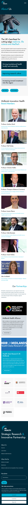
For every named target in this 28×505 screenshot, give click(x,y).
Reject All (14, 502)
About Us (3, 448)
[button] (25, 2)
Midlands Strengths (5, 462)
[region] (14, 494)
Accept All (14, 495)
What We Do (3, 465)
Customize (14, 498)
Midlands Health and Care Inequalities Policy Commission (12, 468)
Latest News (3, 450)
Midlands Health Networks (6, 453)
